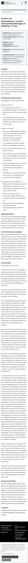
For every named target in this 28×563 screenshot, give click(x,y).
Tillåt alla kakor (6, 560)
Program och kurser (20, 530)
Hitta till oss (4, 532)
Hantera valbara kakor (8, 553)
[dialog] (14, 552)
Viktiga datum (19, 534)
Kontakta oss (4, 527)
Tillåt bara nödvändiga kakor (10, 557)
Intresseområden (19, 532)
